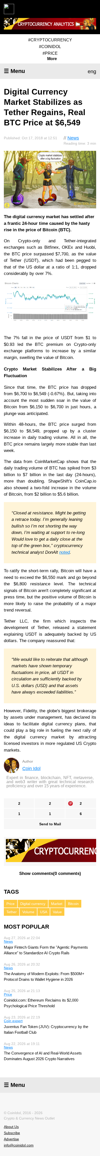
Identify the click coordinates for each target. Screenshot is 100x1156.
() (50, 873)
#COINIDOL (50, 46)
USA (43, 912)
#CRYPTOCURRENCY (50, 40)
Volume (28, 912)
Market (56, 904)
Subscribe (12, 1133)
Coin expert (13, 1021)
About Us (11, 1127)
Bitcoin (73, 904)
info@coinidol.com (19, 1145)
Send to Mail (50, 824)
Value (57, 912)
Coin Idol (31, 768)
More (52, 59)
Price (10, 904)
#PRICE (50, 53)
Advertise (11, 1139)
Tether (11, 912)
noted (64, 552)
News (73, 138)
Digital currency (32, 904)
